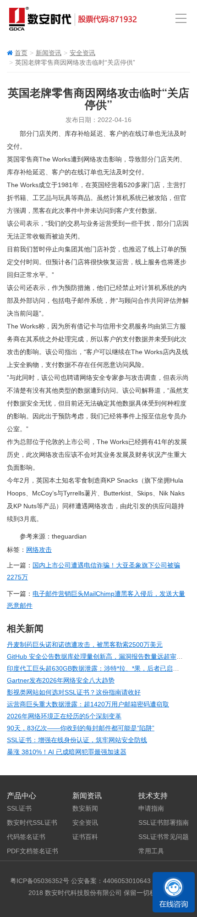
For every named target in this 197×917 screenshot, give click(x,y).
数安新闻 (85, 808)
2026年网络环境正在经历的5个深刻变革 (64, 716)
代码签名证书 (26, 836)
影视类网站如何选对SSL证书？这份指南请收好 (74, 692)
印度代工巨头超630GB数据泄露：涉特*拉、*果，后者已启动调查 (99, 668)
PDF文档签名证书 (32, 851)
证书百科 (85, 836)
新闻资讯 (48, 52)
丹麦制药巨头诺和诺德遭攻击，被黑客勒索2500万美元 (85, 644)
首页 (21, 52)
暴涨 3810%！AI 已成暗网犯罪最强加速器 (66, 752)
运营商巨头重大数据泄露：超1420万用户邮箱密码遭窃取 (88, 704)
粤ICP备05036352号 (39, 880)
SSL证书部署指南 (163, 822)
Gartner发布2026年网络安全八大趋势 (61, 680)
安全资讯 (82, 52)
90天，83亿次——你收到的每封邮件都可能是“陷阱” (80, 728)
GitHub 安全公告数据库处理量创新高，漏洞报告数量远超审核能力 (101, 656)
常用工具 (151, 851)
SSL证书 (19, 808)
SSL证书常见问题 (163, 836)
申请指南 (151, 808)
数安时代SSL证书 (32, 822)
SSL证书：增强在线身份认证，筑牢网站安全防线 (77, 740)
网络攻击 (39, 549)
